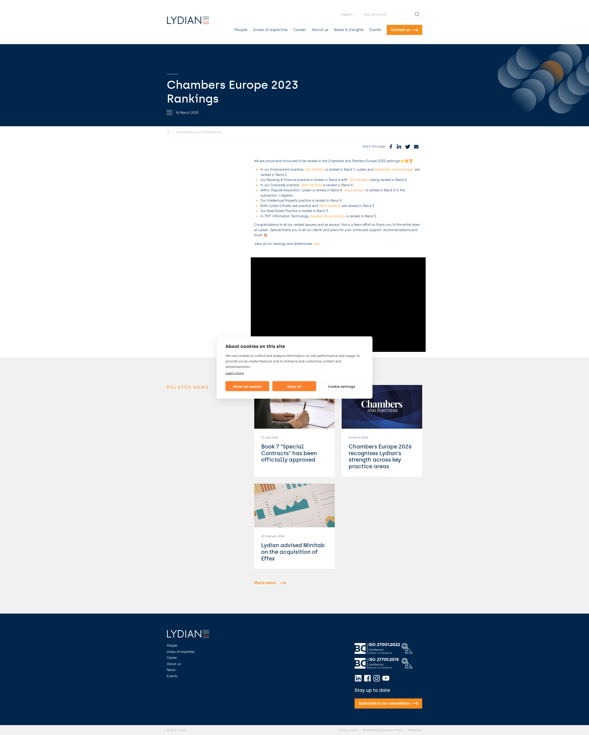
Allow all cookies (247, 386)
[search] (417, 14)
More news (265, 582)
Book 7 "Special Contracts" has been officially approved (289, 453)
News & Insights (349, 30)
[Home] (168, 132)
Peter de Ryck (311, 185)
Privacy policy (347, 730)
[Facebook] (391, 146)
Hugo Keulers (355, 190)
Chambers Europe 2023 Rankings (198, 132)
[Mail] (416, 146)
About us (320, 30)
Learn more (234, 373)
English (346, 14)
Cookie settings (341, 386)
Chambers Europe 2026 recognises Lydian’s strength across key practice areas (380, 456)
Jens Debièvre (330, 206)
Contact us (400, 30)
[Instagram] (376, 678)
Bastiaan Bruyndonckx (327, 216)
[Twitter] (407, 146)
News (171, 670)
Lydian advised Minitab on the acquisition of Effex (293, 552)
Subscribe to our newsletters (384, 703)
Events (375, 30)
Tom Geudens (359, 180)
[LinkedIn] (398, 146)
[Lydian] (188, 20)
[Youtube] (386, 678)
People (241, 30)
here (316, 244)
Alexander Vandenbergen (394, 169)
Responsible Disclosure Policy (383, 730)
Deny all (294, 386)
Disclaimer (415, 730)
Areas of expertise (270, 30)
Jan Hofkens (315, 169)
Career (299, 30)
